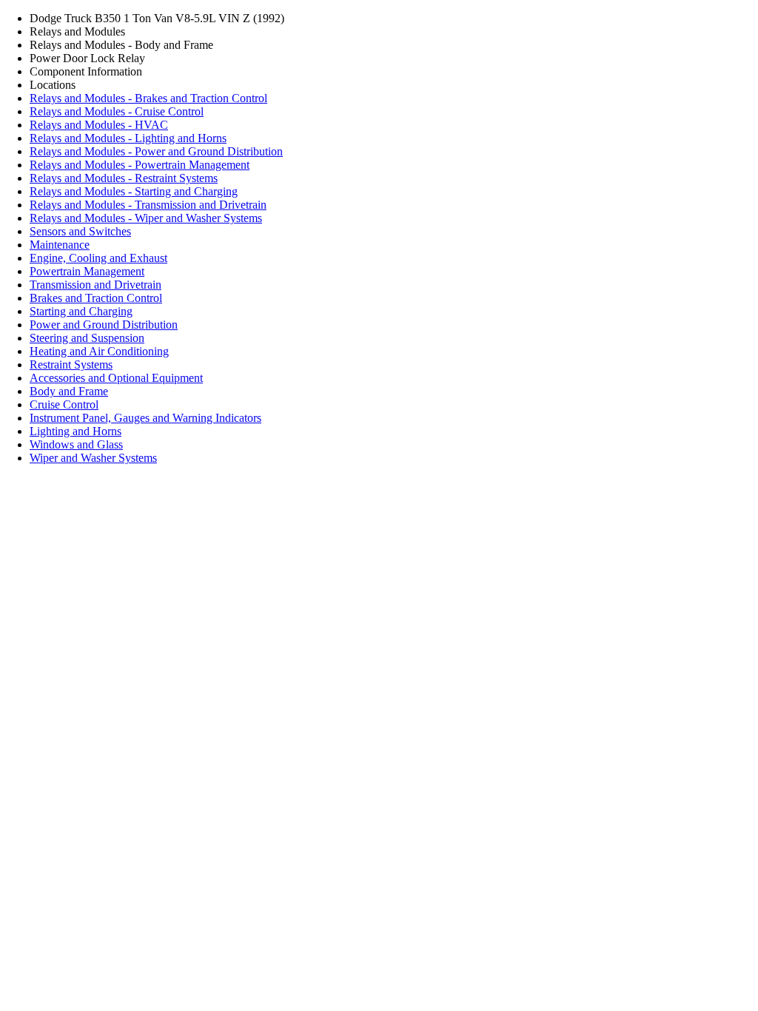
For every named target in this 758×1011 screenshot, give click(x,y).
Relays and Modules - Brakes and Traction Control (148, 98)
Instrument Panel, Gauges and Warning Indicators (145, 418)
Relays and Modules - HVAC (99, 124)
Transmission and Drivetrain (95, 284)
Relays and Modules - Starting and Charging (134, 191)
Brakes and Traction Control (96, 298)
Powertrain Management (87, 271)
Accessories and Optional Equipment (116, 378)
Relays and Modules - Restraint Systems (124, 178)
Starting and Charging (81, 311)
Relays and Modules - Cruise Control (117, 111)
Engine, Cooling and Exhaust (98, 258)
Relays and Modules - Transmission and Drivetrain (148, 204)
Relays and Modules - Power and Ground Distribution (156, 151)
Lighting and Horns (75, 431)
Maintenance (60, 244)
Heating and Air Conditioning (99, 351)
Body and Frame (69, 391)
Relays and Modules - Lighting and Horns (128, 138)
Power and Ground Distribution (104, 324)
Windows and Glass (76, 444)
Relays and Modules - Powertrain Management (139, 164)
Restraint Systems (71, 364)
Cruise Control (64, 404)
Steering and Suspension (87, 338)
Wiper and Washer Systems (93, 457)
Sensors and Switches (80, 231)
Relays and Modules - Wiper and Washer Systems (146, 218)
